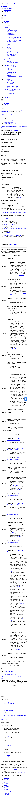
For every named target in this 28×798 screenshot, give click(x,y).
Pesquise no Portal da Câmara (8, 107)
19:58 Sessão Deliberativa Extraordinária (15, 439)
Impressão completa (8, 122)
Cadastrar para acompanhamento (9, 126)
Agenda (9, 48)
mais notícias (4, 719)
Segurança (9, 44)
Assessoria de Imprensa (12, 86)
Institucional (7, 47)
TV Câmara (10, 83)
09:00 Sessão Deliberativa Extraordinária (15, 449)
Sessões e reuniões (11, 71)
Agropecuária (10, 29)
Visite (8, 58)
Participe (9, 78)
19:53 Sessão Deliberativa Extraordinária (15, 504)
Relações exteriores (11, 41)
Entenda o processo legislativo (14, 76)
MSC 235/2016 (6, 115)
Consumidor (10, 33)
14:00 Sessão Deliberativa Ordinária (15, 494)
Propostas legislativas (12, 66)
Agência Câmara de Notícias (14, 80)
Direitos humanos (11, 34)
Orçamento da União (12, 73)
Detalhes (9, 736)
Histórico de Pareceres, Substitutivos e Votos (15, 228)
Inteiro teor (14, 130)
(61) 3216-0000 (22, 772)
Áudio (8, 735)
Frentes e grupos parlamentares (14, 64)
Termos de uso (7, 793)
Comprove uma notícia (12, 87)
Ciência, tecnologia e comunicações (15, 31)
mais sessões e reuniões (6, 759)
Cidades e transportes (12, 30)
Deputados (6, 59)
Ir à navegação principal (9, 3)
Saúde (8, 43)
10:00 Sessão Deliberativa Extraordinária (15, 458)
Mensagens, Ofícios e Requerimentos (13, 235)
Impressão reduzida (8, 120)
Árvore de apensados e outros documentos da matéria (14, 212)
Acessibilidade (7, 10)
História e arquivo (11, 57)
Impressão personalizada (10, 123)
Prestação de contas (11, 92)
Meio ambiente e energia (13, 38)
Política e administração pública (14, 40)
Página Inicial (4, 110)
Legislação (9, 75)
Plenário (9, 68)
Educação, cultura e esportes (14, 37)
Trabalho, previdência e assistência (15, 45)
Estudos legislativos (11, 72)
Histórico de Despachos (9, 224)
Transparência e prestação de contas (12, 89)
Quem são (9, 61)
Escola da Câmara (11, 54)
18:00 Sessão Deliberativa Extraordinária (15, 551)
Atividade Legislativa (9, 65)
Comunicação (7, 79)
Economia (9, 36)
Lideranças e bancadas (12, 62)
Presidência (9, 51)
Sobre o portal (7, 791)
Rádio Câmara (10, 82)
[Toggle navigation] (8, 25)
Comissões (9, 69)
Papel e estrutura (11, 55)
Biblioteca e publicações (13, 52)
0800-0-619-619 (16, 769)
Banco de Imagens (11, 85)
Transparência (10, 90)
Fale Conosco (7, 11)
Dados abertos (10, 93)
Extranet (6, 796)
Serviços (9, 50)
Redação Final (7, 232)
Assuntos (6, 27)
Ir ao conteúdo (7, 2)
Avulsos (6, 218)
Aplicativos (6, 794)
